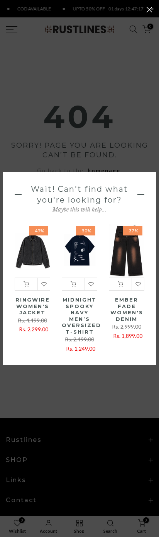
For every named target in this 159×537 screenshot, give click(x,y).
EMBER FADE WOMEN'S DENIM (126, 309)
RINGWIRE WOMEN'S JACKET (32, 306)
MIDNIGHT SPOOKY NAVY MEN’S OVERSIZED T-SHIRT (81, 316)
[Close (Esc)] (149, 9)
